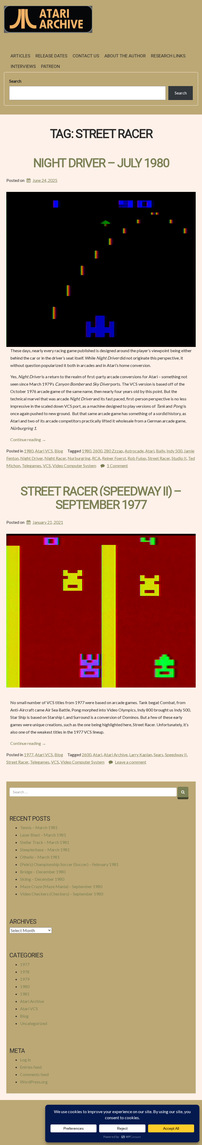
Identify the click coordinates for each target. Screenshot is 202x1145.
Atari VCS (44, 450)
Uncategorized (33, 1023)
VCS (47, 465)
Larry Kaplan (140, 754)
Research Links (168, 56)
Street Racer (159, 458)
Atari (149, 450)
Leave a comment (130, 761)
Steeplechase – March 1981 (45, 849)
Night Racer (55, 458)
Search (15, 80)
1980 (28, 450)
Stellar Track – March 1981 (44, 842)
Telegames (31, 465)
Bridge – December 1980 (42, 871)
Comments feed (34, 1074)
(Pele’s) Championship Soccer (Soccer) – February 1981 (69, 864)
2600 (97, 450)
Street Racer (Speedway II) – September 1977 (101, 498)
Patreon (50, 66)
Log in (25, 1059)
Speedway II (176, 754)
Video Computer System (74, 465)
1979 (24, 979)
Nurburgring (79, 458)
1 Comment (117, 465)
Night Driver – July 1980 (101, 163)
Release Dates (51, 56)
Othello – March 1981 (40, 856)
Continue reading (28, 439)
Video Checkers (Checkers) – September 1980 (61, 893)
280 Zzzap (113, 450)
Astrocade (134, 450)
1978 (24, 971)
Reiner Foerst (114, 458)
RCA (96, 458)
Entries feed (31, 1066)
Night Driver (31, 458)
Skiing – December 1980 (42, 879)
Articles (20, 56)
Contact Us (86, 56)
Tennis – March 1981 (39, 827)
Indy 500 (174, 450)
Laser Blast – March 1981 (43, 834)
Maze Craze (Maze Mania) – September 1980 (61, 886)
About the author (125, 56)
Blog (58, 450)
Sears (158, 754)
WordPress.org (34, 1081)
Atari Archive (116, 754)
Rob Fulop (137, 458)
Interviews (23, 66)
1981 (24, 993)
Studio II (178, 458)
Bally (160, 450)
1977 (28, 754)
